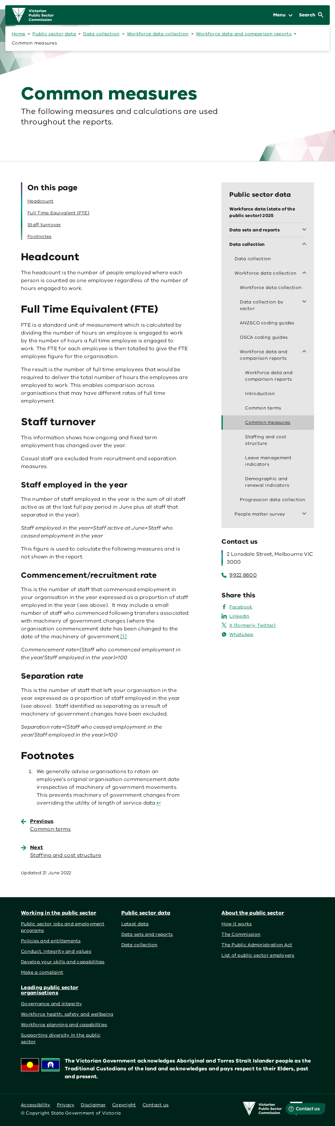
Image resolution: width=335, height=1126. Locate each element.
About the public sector (252, 913)
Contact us (156, 1105)
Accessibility (35, 1105)
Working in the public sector (59, 913)
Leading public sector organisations (49, 990)
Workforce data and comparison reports (243, 34)
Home (18, 34)
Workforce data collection (158, 34)
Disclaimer (93, 1105)
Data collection (101, 34)
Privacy (66, 1105)
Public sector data (54, 34)
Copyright (124, 1105)
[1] (123, 636)
